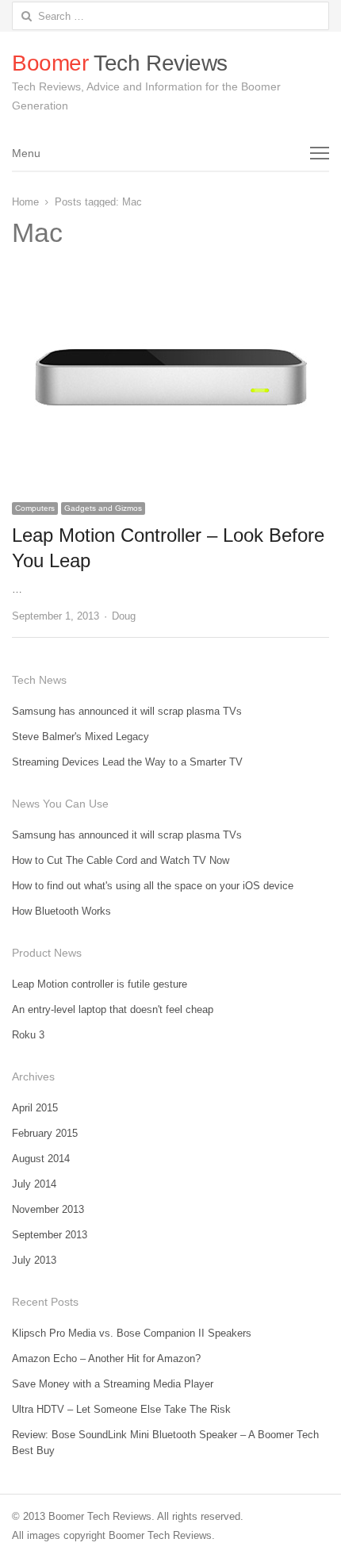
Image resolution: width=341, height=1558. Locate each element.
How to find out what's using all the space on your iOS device (152, 886)
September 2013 (49, 1235)
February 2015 (45, 1133)
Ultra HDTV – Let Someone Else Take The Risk (121, 1409)
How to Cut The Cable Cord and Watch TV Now (120, 860)
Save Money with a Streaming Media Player (112, 1384)
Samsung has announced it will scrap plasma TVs (127, 711)
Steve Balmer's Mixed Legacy (80, 737)
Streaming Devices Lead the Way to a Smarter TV (127, 762)
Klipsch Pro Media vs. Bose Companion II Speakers (131, 1333)
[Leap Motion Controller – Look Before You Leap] (170, 283)
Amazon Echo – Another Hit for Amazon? (106, 1358)
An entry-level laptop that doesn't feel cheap (112, 1009)
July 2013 (34, 1260)
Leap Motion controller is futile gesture (99, 984)
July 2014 (34, 1184)
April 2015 (35, 1108)
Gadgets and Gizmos (103, 508)
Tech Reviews (120, 63)
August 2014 (41, 1159)
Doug (124, 616)
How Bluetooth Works (61, 911)
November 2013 (48, 1209)
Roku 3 (28, 1035)
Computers (35, 508)
